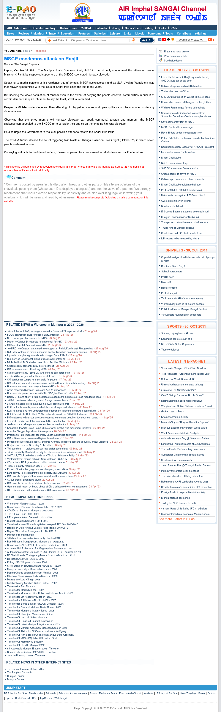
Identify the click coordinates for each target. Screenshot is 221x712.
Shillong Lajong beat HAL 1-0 (177, 333)
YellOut (86, 28)
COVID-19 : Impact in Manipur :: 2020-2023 (30, 510)
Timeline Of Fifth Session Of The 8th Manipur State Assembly (40, 634)
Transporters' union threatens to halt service (184, 222)
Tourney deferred (170, 349)
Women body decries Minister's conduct (182, 303)
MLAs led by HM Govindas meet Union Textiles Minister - (44, 362)
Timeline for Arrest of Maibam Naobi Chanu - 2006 (34, 607)
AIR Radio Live (17, 28)
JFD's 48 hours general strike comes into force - (39, 376)
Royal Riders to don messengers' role (181, 132)
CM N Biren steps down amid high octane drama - (40, 438)
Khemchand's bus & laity (174, 416)
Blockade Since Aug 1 (173, 266)
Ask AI (146, 40)
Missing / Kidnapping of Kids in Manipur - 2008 (32, 576)
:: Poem (172, 411)
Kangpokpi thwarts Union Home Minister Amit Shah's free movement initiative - (56, 427)
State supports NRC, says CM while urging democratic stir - (46, 372)
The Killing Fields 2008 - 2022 (23, 514)
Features (84, 33)
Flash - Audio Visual (130, 693)
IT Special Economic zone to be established (184, 211)
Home (26, 50)
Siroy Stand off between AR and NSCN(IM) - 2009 (34, 565)
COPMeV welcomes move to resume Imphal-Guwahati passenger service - (54, 352)
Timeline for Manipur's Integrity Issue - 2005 (30, 610)
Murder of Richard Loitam (21, 534)
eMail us (200, 33)
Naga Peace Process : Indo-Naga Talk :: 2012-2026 (34, 507)
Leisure (115, 33)
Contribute (184, 33)
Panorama (154, 33)
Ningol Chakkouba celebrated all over (181, 184)
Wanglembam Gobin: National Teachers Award (186, 406)
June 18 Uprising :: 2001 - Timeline (26, 655)
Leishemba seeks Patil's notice (178, 152)
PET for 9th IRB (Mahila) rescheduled (181, 190)
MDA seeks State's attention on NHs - (34, 345)
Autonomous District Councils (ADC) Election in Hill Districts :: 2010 (44, 551)
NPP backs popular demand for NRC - (34, 338)
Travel (53, 33)
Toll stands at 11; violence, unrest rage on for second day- (44, 448)
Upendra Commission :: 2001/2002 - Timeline (31, 652)
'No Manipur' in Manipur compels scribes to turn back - (43, 424)
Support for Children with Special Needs (182, 454)
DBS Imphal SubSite (15, 693)
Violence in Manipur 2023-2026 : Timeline (183, 368)
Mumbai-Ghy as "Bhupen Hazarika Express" (185, 422)
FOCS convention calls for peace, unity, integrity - (40, 334)
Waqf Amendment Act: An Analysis (180, 433)
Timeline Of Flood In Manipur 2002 (25, 645)
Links (127, 33)
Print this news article (175, 56)
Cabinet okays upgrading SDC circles (181, 86)
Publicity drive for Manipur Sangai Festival (184, 309)
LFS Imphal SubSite (166, 693)
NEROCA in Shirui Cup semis (177, 344)
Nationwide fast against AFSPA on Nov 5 (183, 195)
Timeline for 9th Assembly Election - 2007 (29, 596)
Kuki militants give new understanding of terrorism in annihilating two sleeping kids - (58, 410)
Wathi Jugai (60, 698)
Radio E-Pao (68, 28)
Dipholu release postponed (175, 497)
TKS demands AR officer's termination (182, 298)
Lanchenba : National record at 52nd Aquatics (185, 443)
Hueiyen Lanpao (15, 675)
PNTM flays (167, 276)
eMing (149, 28)
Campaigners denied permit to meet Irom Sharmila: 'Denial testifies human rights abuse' (186, 114)
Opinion (212, 693)
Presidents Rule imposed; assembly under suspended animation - (49, 434)
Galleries (100, 33)
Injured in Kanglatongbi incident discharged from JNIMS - (44, 355)
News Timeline (188, 693)
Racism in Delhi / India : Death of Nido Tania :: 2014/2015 (37, 527)
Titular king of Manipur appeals (177, 227)
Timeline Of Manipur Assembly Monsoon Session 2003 (37, 627)
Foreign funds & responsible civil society (183, 492)
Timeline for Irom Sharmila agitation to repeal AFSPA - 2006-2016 (42, 524)
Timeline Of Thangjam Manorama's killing (29, 614)
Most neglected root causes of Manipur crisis (185, 514)
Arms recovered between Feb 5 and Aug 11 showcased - (44, 389)
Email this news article (176, 51)
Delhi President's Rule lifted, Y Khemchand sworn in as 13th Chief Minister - (54, 414)
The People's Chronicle (19, 672)
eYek (174, 28)
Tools (169, 33)
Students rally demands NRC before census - (38, 365)
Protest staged (169, 293)
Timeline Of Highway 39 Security (25, 641)
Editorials (51, 693)
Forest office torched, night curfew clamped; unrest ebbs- (44, 469)
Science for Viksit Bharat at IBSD (179, 379)
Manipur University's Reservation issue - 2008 (32, 569)
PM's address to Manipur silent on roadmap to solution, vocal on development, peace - (60, 417)
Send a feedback (173, 60)
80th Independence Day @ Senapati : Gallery (185, 438)
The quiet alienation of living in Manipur (182, 476)
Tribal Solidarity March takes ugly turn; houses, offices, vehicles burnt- (51, 452)
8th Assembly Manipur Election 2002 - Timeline (32, 648)
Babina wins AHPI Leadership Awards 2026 (184, 481)
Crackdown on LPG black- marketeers (181, 233)
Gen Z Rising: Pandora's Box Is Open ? (182, 395)
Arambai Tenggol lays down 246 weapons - (36, 431)
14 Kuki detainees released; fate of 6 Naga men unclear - (44, 400)
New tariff (166, 282)
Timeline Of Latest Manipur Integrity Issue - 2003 (33, 624)
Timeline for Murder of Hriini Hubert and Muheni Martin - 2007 (40, 593)
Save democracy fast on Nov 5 (177, 121)
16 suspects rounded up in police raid (181, 314)
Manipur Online (15, 679)
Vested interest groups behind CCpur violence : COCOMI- (44, 459)
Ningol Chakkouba (171, 157)
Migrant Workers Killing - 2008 (23, 579)
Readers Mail (36, 693)
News (10, 33)
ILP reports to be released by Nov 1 (180, 238)
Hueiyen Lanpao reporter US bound (180, 216)
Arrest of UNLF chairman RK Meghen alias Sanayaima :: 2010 (40, 548)
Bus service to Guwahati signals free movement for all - (43, 358)
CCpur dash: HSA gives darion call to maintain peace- (43, 462)
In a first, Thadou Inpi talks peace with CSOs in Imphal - (43, 421)
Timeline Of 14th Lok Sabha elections (27, 617)
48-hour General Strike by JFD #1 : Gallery (184, 508)
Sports (9, 698)
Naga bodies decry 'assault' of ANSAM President (187, 146)
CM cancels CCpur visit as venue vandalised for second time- (46, 476)
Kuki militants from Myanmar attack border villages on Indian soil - (49, 407)
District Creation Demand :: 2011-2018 (27, 520)
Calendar (101, 28)
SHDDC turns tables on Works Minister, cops (185, 96)
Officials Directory (43, 28)
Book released (169, 287)
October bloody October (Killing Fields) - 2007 (32, 583)
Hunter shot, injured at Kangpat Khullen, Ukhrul (186, 102)
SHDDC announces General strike (179, 168)
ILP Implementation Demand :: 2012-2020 (29, 517)
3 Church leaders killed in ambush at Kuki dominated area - (45, 403)
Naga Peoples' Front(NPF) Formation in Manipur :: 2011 (37, 545)
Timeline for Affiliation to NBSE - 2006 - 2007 (31, 600)
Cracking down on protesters (176, 460)
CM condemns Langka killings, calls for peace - (39, 379)
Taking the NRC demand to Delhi (178, 503)
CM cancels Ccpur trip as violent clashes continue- (40, 483)
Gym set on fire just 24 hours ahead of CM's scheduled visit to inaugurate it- (54, 486)
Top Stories (46, 698)
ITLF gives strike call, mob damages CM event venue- (42, 490)
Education (67, 33)
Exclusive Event (108, 693)
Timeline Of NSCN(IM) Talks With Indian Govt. (32, 638)
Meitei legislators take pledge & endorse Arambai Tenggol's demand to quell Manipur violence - (64, 441)
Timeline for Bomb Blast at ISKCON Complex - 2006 (35, 603)
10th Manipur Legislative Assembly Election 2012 (33, 538)
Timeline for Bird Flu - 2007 (22, 586)
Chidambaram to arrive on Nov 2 (178, 173)
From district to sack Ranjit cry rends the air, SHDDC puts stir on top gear (185, 78)
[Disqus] (79, 261)
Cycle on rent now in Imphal (176, 200)
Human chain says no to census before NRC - (38, 386)
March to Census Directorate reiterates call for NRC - (42, 341)
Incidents (148, 693)
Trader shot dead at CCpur (175, 91)
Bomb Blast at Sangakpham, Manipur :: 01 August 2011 (37, 541)
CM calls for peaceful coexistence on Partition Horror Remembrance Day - (53, 383)
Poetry (201, 693)
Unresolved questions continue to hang (182, 384)
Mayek (139, 33)
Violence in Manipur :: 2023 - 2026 (25, 503)
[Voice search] (134, 40)
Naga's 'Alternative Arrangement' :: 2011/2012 (31, 531)
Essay (93, 693)
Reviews (23, 33)
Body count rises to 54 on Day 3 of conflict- (36, 445)
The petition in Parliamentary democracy (183, 449)
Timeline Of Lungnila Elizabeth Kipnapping (30, 620)
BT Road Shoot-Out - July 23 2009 (25, 558)
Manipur (38, 33)
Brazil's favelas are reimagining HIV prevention (186, 487)
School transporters (171, 271)
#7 (178, 389)
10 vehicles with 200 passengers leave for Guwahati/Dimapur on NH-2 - (52, 331)
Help (77, 708)
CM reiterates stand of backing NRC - (33, 369)
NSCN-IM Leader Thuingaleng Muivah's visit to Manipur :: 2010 (41, 555)
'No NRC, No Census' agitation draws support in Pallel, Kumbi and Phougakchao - (57, 348)
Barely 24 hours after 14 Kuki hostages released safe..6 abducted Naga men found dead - (61, 396)
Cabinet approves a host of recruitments (182, 179)
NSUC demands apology (174, 163)
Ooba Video (132, 28)
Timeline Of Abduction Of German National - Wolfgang (36, 631)
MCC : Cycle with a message (177, 127)
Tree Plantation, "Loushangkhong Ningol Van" (185, 373)
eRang (116, 28)
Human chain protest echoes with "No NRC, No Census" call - (46, 393)
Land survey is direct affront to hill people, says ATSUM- (43, 472)
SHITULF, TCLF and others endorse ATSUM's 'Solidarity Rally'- (48, 455)
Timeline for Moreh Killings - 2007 (25, 589)
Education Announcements (72, 693)
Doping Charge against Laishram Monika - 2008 (32, 572)
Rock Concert (22, 698)
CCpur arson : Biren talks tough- (30, 479)
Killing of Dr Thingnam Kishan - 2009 (27, 562)
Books (162, 28)
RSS (34, 698)
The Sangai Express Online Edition (26, 669)
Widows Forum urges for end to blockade (183, 107)
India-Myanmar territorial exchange (180, 470)
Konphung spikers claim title (176, 338)
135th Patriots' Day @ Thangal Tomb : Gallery (186, 465)
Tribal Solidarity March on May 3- (32, 465)
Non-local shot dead (172, 206)
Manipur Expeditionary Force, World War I (184, 427)
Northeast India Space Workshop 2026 (181, 400)
